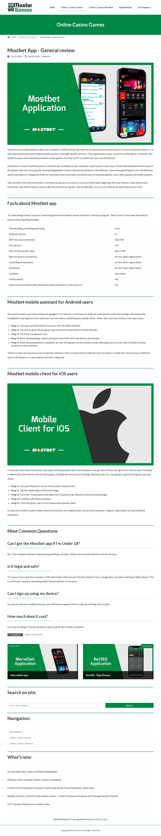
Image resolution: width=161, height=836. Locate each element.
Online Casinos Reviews (21, 743)
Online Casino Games (34, 634)
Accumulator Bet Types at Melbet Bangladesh (32, 771)
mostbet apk (100, 186)
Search (129, 705)
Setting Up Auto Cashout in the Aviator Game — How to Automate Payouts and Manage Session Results (62, 795)
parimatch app (99, 819)
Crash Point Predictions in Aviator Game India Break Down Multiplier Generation (50, 787)
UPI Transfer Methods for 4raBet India (28, 804)
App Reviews (16, 731)
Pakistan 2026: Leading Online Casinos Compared (34, 779)
